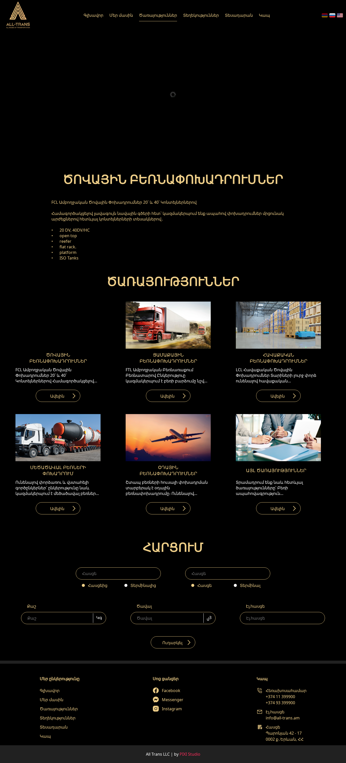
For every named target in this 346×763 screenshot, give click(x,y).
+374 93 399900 (280, 702)
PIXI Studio (190, 754)
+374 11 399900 (280, 696)
